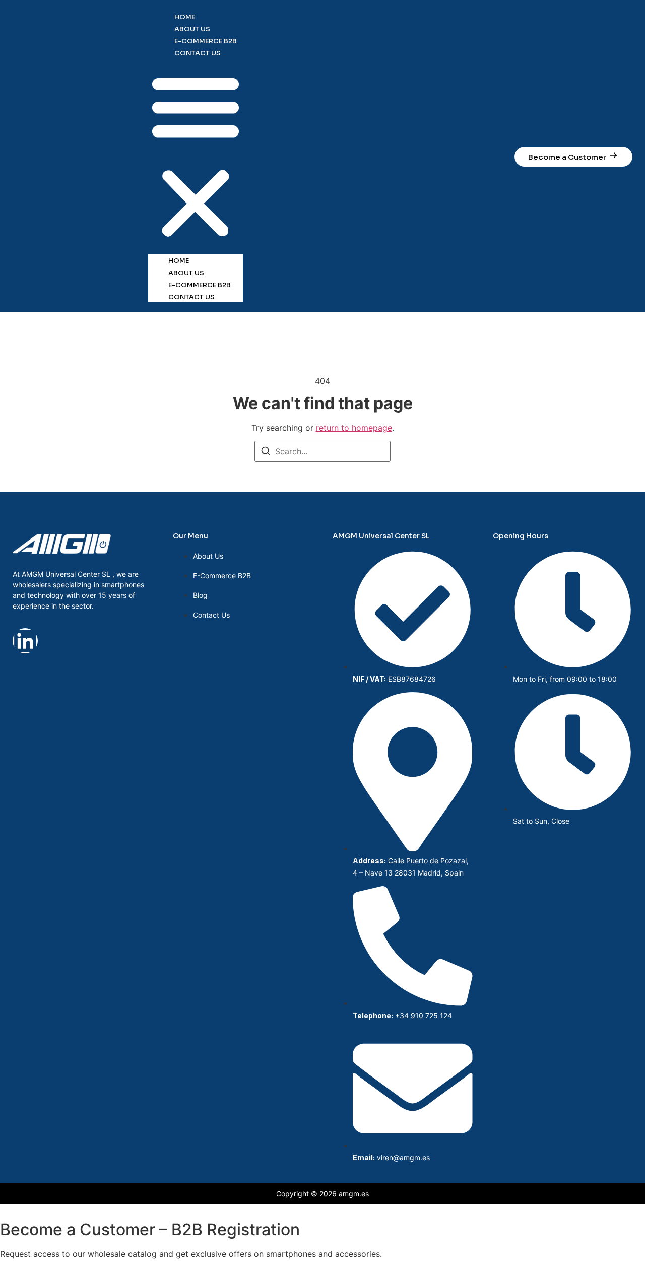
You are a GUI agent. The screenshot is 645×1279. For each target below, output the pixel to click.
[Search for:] (322, 451)
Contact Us (197, 53)
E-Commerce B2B (205, 41)
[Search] (265, 452)
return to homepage (354, 428)
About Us (192, 29)
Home (184, 17)
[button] (195, 156)
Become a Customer (567, 157)
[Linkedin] (25, 640)
